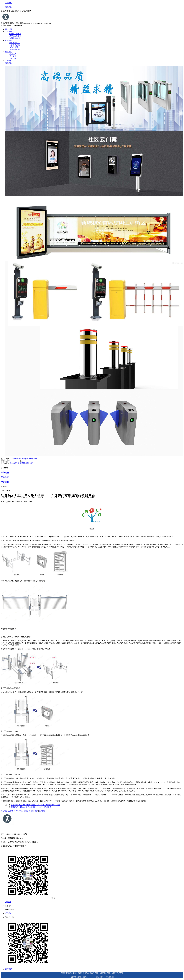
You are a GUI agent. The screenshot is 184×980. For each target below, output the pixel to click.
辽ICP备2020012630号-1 (79, 977)
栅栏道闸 (33, 459)
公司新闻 (8, 52)
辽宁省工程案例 (15, 36)
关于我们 (8, 3)
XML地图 (110, 977)
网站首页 (8, 29)
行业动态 (12, 56)
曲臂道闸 (26, 459)
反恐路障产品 (14, 49)
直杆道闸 (20, 459)
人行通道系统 (14, 45)
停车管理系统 (14, 43)
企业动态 (12, 54)
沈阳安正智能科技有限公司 (70, 973)
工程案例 (8, 31)
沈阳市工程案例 (15, 34)
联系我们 (8, 7)
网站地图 (99, 977)
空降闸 (14, 459)
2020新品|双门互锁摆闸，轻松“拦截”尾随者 (31, 807)
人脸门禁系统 (14, 47)
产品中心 (8, 40)
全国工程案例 (14, 38)
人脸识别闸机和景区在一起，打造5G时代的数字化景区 (35, 805)
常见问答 (12, 58)
